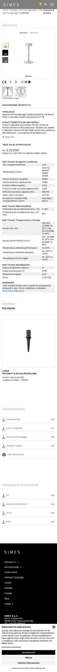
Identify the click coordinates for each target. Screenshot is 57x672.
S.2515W (24, 13)
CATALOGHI (10, 572)
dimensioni (34, 33)
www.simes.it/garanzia (13, 291)
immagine (23, 33)
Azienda (8, 588)
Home (5, 10)
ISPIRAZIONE (11, 567)
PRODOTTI (10, 562)
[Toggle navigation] (52, 4)
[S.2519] (28, 340)
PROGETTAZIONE (14, 577)
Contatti (8, 593)
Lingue (7, 603)
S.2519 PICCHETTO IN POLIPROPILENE (19, 372)
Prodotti (13, 10)
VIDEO (7, 582)
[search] (45, 4)
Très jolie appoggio (28, 10)
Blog (6, 598)
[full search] (40, 4)
